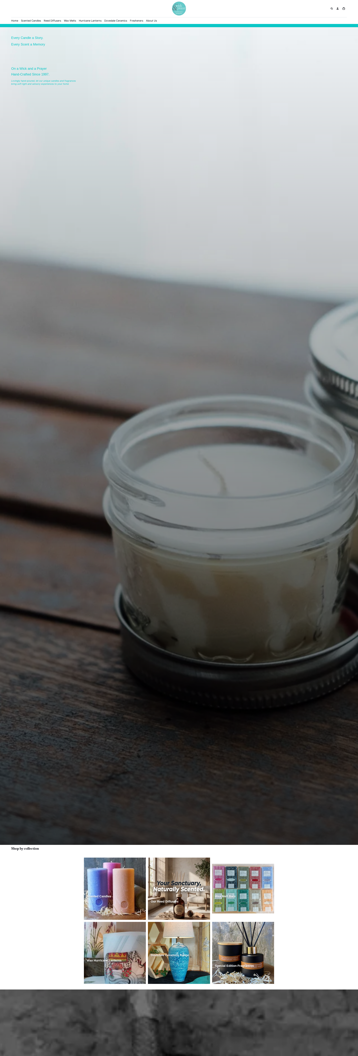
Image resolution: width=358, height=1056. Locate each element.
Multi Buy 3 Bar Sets (225, 916)
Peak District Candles (98, 911)
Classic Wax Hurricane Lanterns (103, 970)
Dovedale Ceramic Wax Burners (167, 975)
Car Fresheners (223, 980)
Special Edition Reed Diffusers (166, 916)
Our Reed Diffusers (161, 911)
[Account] (338, 8)
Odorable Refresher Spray (247, 980)
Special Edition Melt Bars (258, 911)
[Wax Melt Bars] (243, 889)
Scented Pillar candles (123, 906)
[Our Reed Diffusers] (179, 889)
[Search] (332, 8)
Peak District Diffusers (195, 916)
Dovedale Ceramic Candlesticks (167, 980)
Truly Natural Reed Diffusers (187, 911)
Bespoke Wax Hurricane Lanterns (104, 980)
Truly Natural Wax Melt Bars (229, 911)
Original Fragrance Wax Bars (229, 906)
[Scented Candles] (115, 889)
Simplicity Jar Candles (98, 906)
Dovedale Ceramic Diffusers (165, 970)
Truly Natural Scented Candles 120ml (105, 916)
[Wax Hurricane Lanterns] (115, 953)
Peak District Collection (227, 975)
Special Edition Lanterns (99, 975)
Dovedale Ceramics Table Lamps (167, 964)
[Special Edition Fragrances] (243, 953)
